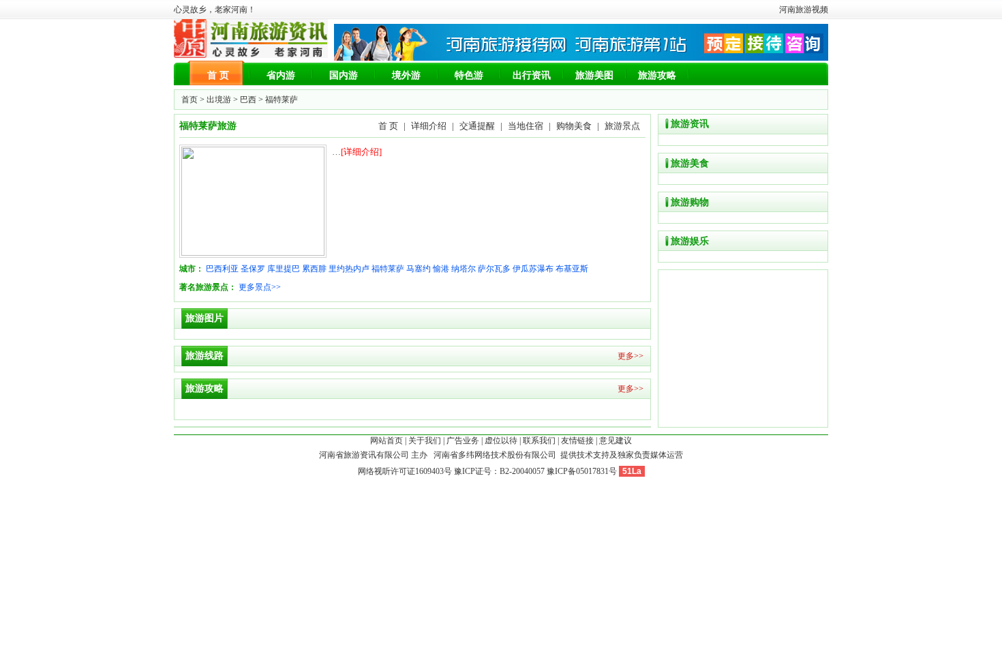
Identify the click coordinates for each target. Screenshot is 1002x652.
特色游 (469, 75)
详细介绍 (428, 126)
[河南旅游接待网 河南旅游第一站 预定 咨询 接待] (581, 58)
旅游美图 (594, 75)
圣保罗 (253, 268)
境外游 (406, 75)
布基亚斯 (572, 268)
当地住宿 (525, 126)
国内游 (343, 75)
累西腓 (314, 268)
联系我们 (539, 440)
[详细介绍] (361, 152)
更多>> (630, 356)
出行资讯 (532, 75)
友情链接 (577, 440)
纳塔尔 (463, 268)
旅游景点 (622, 126)
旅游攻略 (657, 75)
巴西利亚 (222, 268)
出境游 (219, 99)
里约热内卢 (349, 268)
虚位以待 (501, 440)
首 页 (218, 75)
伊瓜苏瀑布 (533, 268)
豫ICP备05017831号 (582, 471)
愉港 (441, 268)
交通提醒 (477, 126)
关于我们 (424, 440)
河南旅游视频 (803, 9)
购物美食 (574, 126)
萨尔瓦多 (494, 268)
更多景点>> (260, 287)
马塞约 (418, 268)
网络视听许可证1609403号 (405, 471)
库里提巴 (283, 268)
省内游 (281, 75)
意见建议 (615, 440)
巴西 (248, 99)
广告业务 (462, 440)
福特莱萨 (387, 268)
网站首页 (386, 440)
